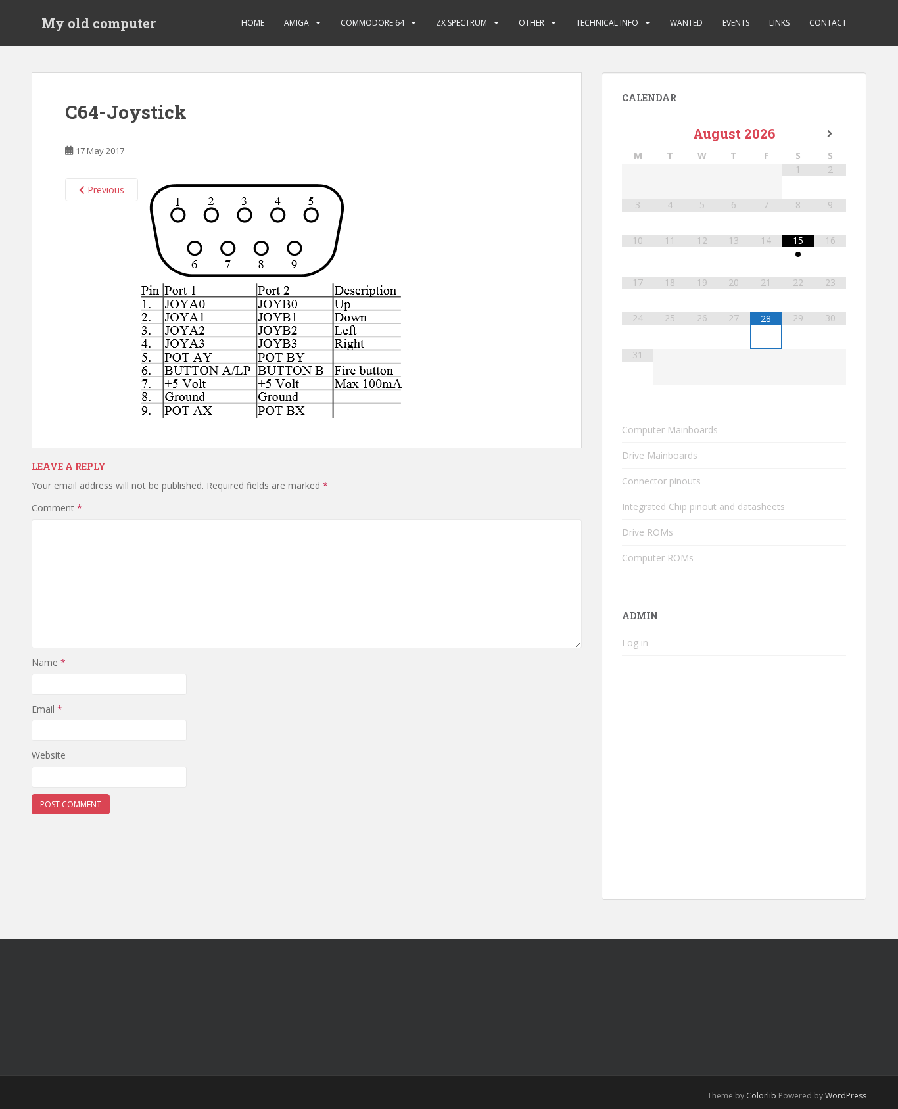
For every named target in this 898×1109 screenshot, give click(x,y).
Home (252, 22)
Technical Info (607, 22)
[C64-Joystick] (271, 297)
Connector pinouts (661, 481)
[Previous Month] (638, 134)
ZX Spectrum (461, 22)
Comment (57, 508)
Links (779, 22)
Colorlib (761, 1095)
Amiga (296, 22)
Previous (104, 189)
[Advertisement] (734, 788)
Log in (635, 642)
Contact (828, 22)
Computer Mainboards (670, 429)
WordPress (845, 1095)
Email (47, 709)
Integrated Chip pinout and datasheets (703, 506)
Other (531, 22)
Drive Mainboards (659, 455)
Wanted (686, 22)
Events (735, 22)
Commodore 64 (372, 22)
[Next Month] (830, 134)
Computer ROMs (658, 558)
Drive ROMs (647, 532)
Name (49, 662)
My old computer (98, 23)
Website (49, 755)
